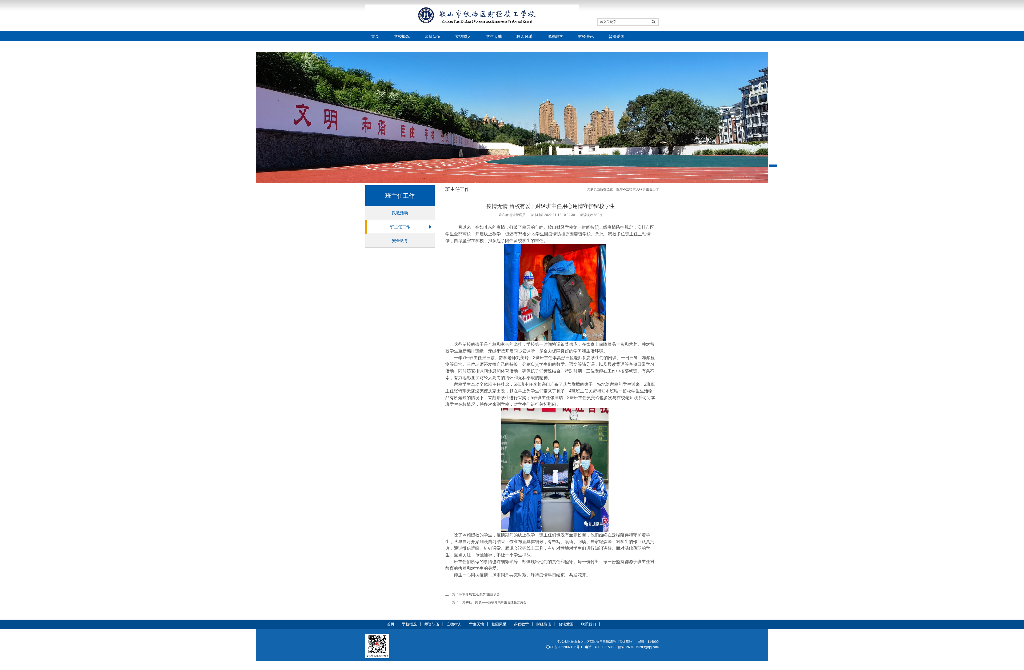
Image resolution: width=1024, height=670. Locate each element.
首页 (375, 36)
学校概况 (402, 36)
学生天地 (494, 36)
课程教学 (555, 36)
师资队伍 (433, 36)
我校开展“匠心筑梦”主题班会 (479, 594)
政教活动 (400, 213)
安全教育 (400, 240)
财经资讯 (586, 36)
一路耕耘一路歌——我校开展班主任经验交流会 (492, 602)
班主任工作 (400, 226)
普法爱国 (617, 36)
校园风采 (525, 36)
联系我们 (379, 47)
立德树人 (463, 36)
